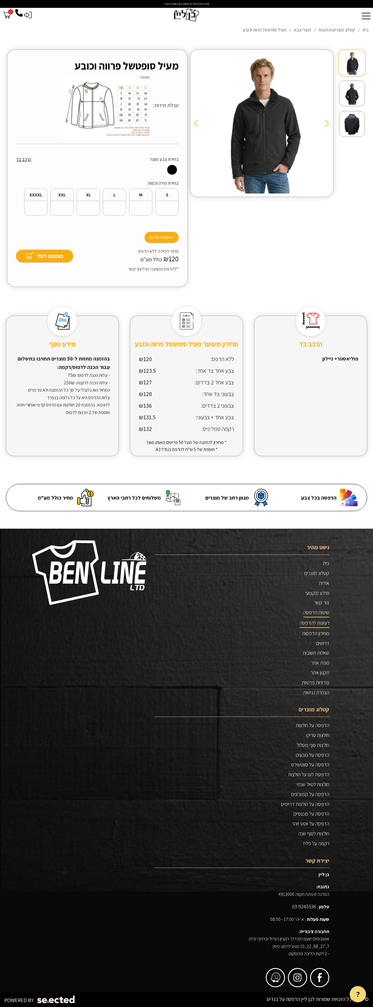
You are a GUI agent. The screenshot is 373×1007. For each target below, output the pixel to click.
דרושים (322, 643)
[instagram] (297, 977)
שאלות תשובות (316, 652)
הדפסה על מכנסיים (311, 813)
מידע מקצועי (317, 592)
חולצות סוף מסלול (313, 745)
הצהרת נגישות (316, 692)
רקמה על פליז (316, 843)
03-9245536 (304, 906)
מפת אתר (320, 662)
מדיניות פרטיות (315, 682)
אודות (324, 583)
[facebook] (319, 977)
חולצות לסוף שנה (313, 833)
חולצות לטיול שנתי (313, 784)
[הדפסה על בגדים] (186, 15)
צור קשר (321, 602)
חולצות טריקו (317, 735)
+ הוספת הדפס (161, 237)
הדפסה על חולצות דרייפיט (305, 804)
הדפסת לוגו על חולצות (308, 774)
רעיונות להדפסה (314, 622)
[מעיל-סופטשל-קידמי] (261, 122)
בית (326, 563)
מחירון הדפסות (315, 633)
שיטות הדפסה (316, 612)
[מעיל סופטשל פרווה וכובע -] (352, 63)
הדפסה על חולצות (312, 725)
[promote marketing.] (56, 999)
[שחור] (172, 170)
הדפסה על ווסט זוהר (310, 823)
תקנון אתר (320, 672)
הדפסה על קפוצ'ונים (310, 794)
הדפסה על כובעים (312, 755)
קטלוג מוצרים (316, 573)
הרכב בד (23, 159)
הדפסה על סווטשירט (310, 764)
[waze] (275, 977)
